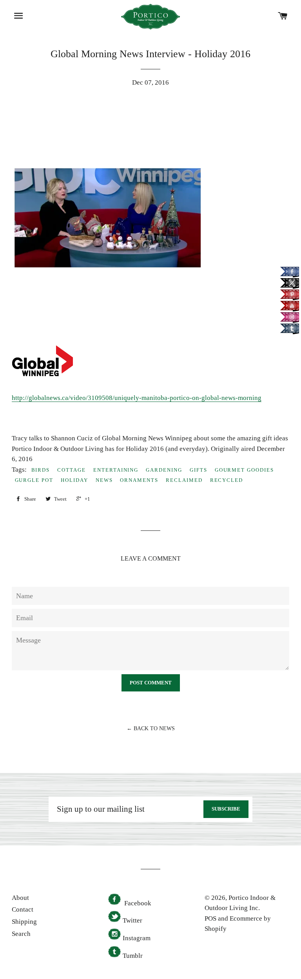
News (104, 480)
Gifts (198, 470)
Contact (22, 909)
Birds (40, 470)
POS (210, 918)
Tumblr (133, 955)
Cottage (71, 470)
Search (21, 933)
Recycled (226, 480)
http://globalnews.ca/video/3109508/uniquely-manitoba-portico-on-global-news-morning (136, 398)
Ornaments (139, 480)
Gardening (164, 470)
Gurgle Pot (34, 480)
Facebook (137, 903)
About (20, 897)
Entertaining (115, 470)
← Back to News (151, 728)
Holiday (74, 480)
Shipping (24, 921)
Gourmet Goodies (244, 470)
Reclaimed (184, 480)
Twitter (132, 920)
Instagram (136, 938)
